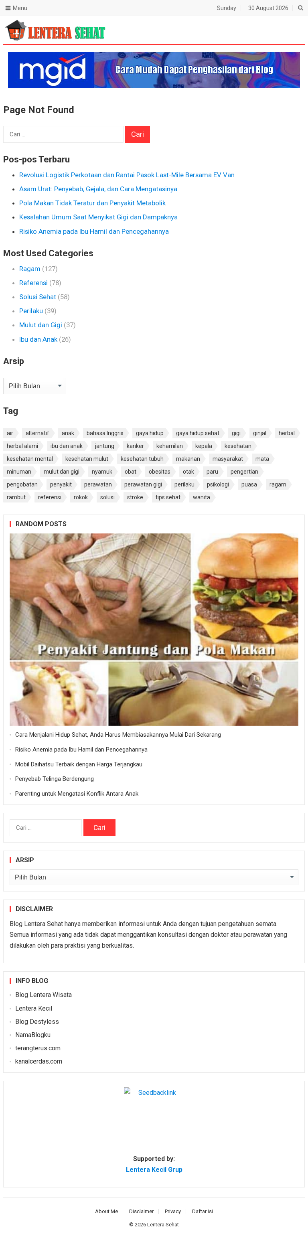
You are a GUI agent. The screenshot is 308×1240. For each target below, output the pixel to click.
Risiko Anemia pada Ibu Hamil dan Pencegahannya (94, 231)
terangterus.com (38, 1048)
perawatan (98, 484)
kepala (203, 446)
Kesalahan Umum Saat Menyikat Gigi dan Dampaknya (98, 217)
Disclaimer (141, 1211)
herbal (287, 433)
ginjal (259, 433)
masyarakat (228, 459)
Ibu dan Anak (38, 339)
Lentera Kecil (33, 1008)
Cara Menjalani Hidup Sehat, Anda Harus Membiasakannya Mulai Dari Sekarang (118, 734)
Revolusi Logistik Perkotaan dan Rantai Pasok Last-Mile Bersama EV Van (127, 175)
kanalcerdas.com (38, 1061)
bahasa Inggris (105, 433)
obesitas (159, 471)
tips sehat (168, 497)
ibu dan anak (67, 446)
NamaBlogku (33, 1035)
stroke (135, 497)
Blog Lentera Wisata (43, 995)
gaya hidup (150, 433)
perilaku (184, 484)
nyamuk (102, 471)
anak (68, 433)
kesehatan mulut (86, 459)
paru (212, 471)
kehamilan (169, 446)
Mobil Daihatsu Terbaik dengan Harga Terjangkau (78, 764)
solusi (107, 497)
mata (262, 459)
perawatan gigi (143, 484)
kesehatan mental (30, 459)
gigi (236, 433)
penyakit (61, 484)
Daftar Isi (202, 1211)
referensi (49, 497)
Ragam (30, 269)
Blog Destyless (37, 1021)
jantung (104, 446)
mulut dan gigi (61, 471)
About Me (106, 1211)
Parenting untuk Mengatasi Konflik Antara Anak (76, 793)
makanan (188, 459)
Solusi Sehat (37, 297)
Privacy (173, 1211)
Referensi (33, 283)
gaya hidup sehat (197, 433)
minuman (19, 471)
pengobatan (22, 484)
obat (130, 471)
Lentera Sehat (163, 1225)
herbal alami (22, 446)
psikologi (218, 484)
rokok (81, 497)
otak (188, 471)
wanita (201, 497)
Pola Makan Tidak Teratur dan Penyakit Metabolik (92, 203)
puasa (249, 484)
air (10, 433)
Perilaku (31, 311)
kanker (135, 446)
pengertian (244, 471)
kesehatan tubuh (142, 459)
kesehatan (238, 446)
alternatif (37, 433)
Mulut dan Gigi (40, 325)
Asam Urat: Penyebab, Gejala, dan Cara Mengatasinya (98, 189)
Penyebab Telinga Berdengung (54, 778)
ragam (278, 484)
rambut (16, 497)
